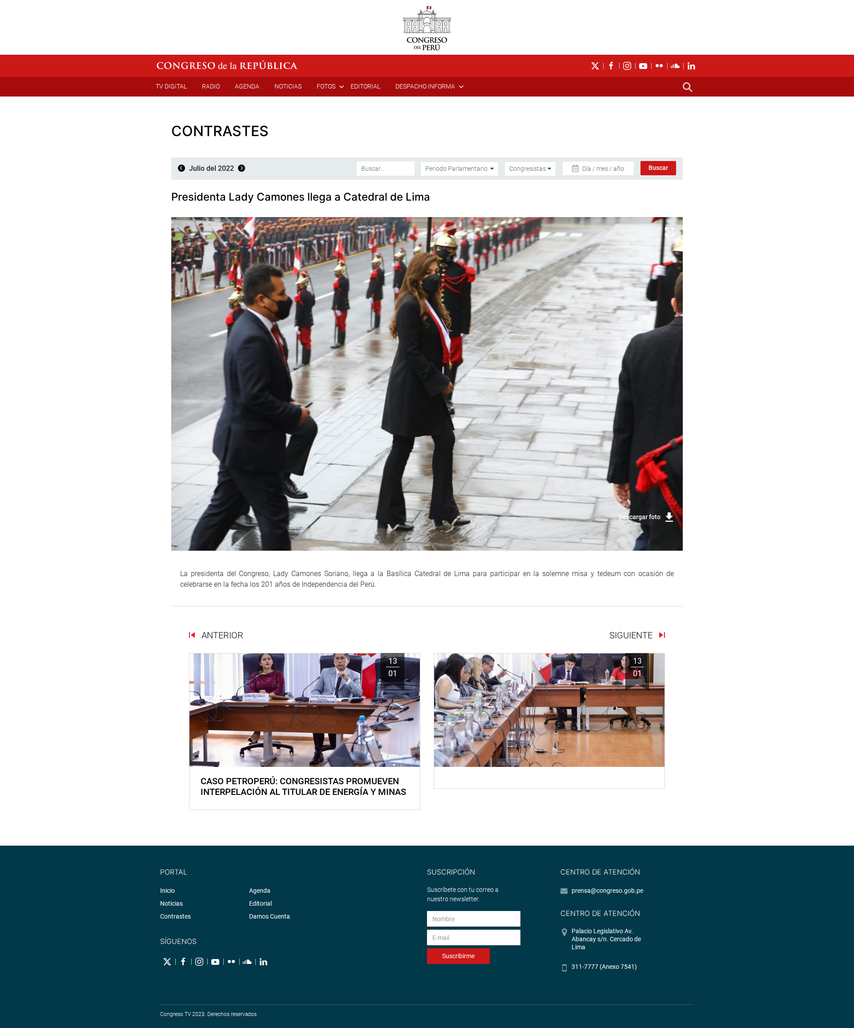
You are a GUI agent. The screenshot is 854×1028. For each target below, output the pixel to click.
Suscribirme (458, 955)
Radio (211, 86)
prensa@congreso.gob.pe (607, 890)
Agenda (247, 86)
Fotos (326, 86)
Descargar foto (640, 516)
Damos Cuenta (269, 916)
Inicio (167, 890)
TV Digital (171, 86)
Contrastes (175, 916)
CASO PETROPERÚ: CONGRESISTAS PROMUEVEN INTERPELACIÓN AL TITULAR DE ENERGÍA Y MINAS (303, 786)
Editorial (365, 86)
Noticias (288, 86)
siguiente (632, 635)
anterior (221, 635)
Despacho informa (425, 86)
